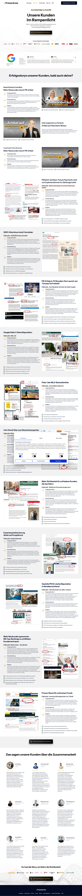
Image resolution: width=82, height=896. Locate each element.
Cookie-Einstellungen (55, 893)
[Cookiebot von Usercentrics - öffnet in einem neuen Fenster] (61, 434)
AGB (62, 893)
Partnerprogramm (46, 893)
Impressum (21, 893)
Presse (36, 893)
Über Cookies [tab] (59, 438)
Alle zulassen (58, 461)
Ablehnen (24, 461)
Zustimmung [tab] (23, 438)
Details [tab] (41, 438)
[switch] (34, 456)
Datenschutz (27, 893)
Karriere (32, 893)
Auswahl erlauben (41, 461)
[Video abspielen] (60, 98)
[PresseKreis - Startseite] (10, 3)
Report (40, 893)
